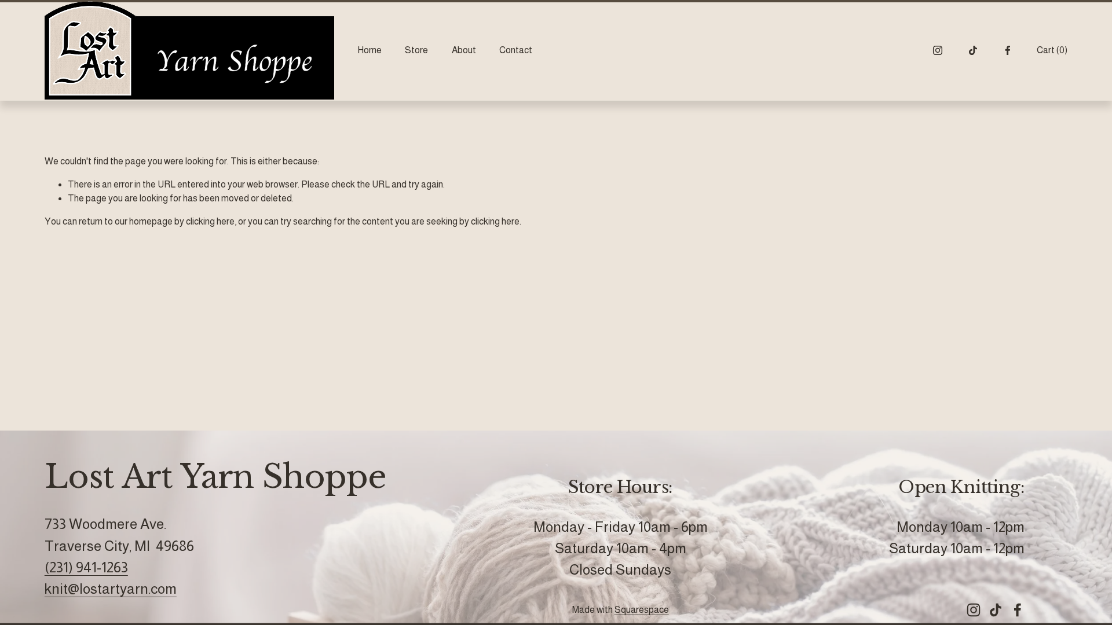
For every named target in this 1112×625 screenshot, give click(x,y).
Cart (1052, 50)
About (464, 50)
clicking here (210, 221)
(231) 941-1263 (86, 567)
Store (416, 50)
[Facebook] (1008, 50)
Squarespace (641, 610)
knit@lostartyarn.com (111, 589)
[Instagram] (937, 50)
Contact (515, 50)
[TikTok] (973, 50)
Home (369, 50)
